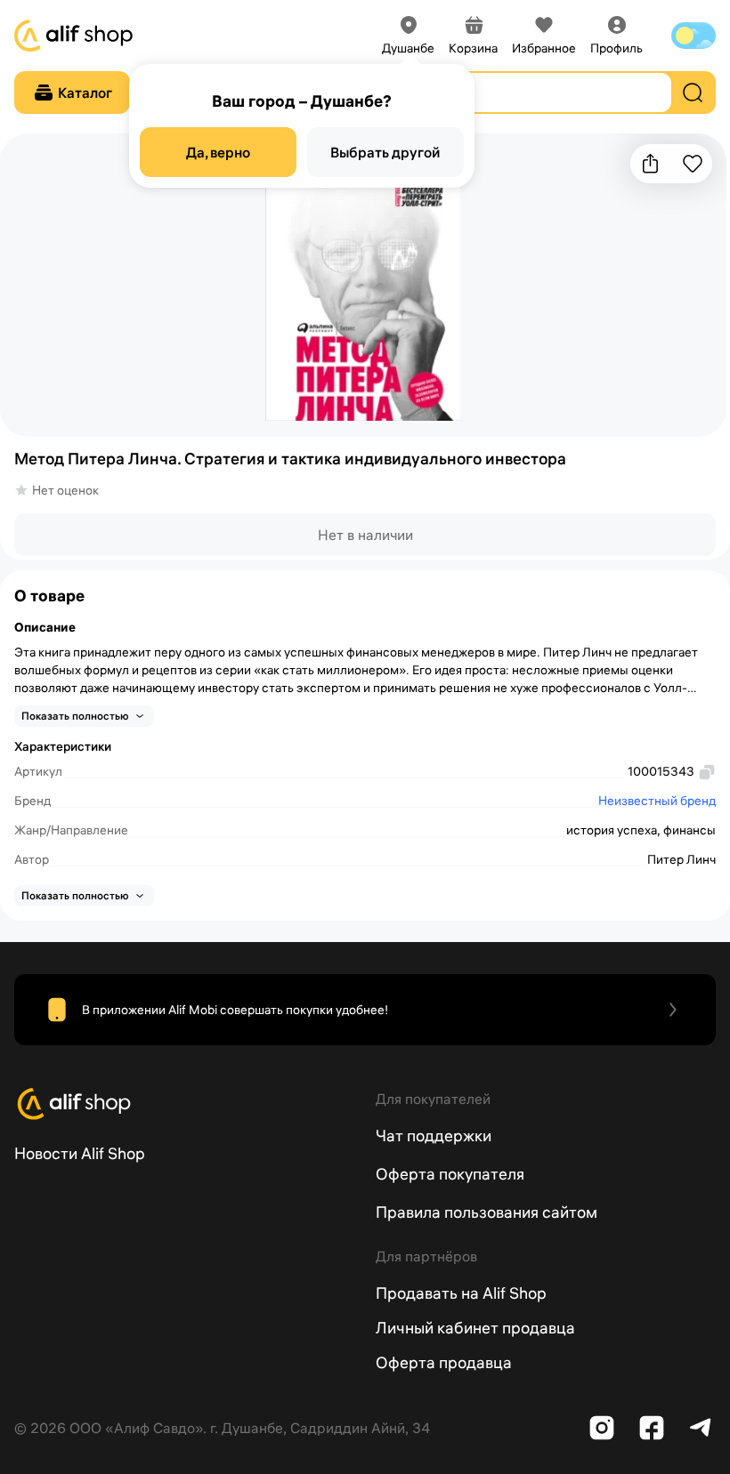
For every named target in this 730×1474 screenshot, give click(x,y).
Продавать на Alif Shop (461, 1293)
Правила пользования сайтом (486, 1212)
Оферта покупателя (450, 1174)
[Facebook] (651, 1428)
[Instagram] (602, 1428)
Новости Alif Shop (79, 1153)
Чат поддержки (433, 1135)
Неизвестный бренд (657, 801)
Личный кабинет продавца (475, 1327)
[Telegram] (701, 1428)
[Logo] (184, 1104)
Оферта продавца (444, 1362)
